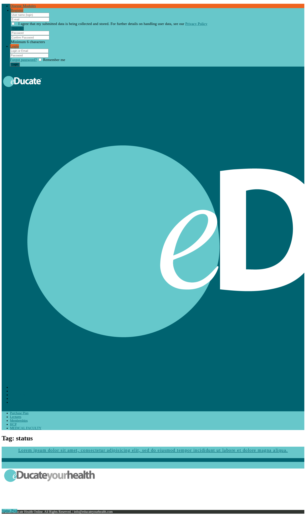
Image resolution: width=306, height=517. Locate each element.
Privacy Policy (196, 24)
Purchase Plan (19, 387)
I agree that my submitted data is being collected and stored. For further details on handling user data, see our (112, 24)
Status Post (9, 510)
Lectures (15, 391)
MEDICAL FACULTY (25, 402)
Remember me (54, 60)
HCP (13, 398)
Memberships (19, 395)
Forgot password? (23, 60)
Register (17, 10)
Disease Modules (23, 6)
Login (14, 46)
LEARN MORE (13, 460)
